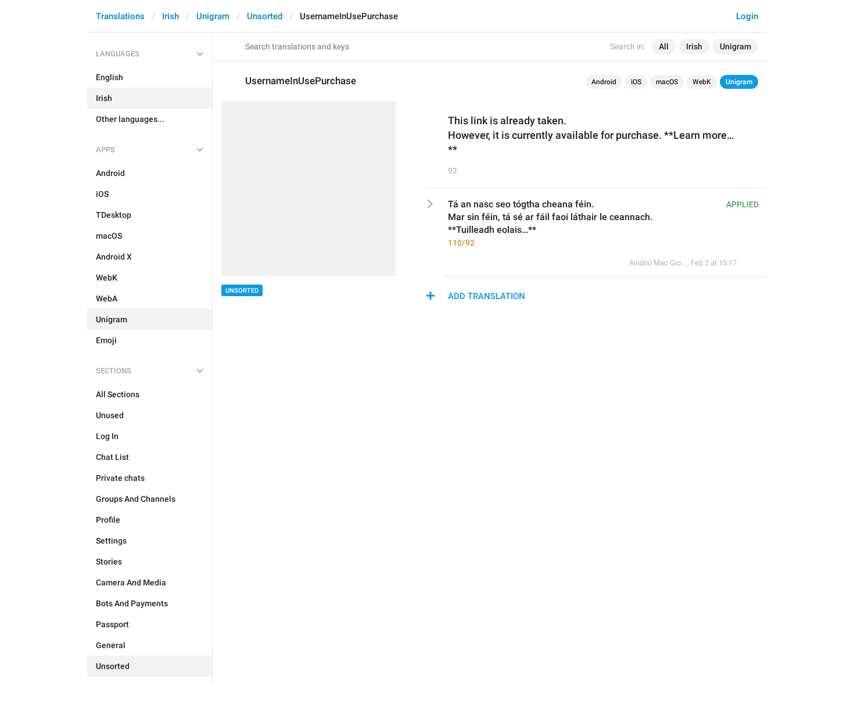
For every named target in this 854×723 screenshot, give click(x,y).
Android (603, 82)
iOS (636, 82)
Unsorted (264, 16)
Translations (120, 16)
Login (747, 16)
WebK (701, 82)
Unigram (212, 16)
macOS (667, 82)
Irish (170, 16)
